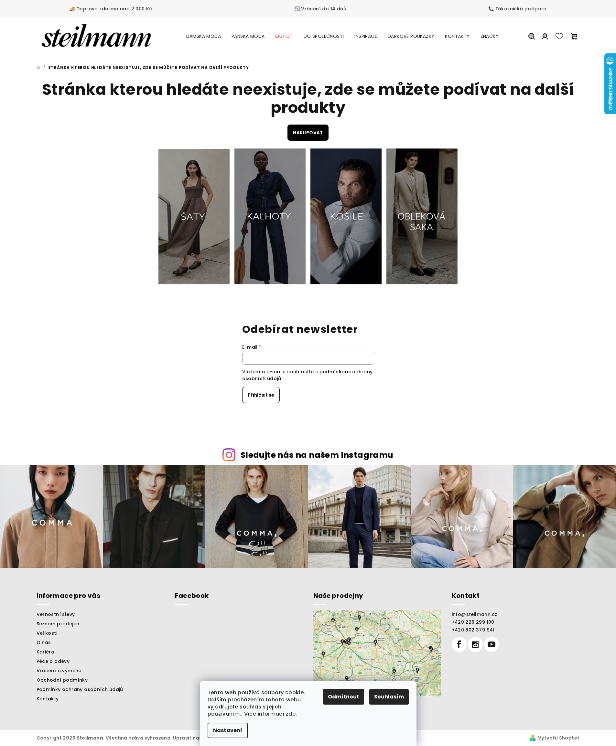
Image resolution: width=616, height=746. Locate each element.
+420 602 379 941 (473, 630)
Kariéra (46, 652)
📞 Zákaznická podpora (517, 8)
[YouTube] (491, 644)
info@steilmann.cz (474, 614)
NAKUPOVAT (308, 132)
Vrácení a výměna (59, 670)
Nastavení (227, 730)
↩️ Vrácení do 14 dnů (320, 8)
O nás (44, 642)
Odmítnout (343, 696)
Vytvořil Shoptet (558, 738)
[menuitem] (203, 36)
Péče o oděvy (53, 661)
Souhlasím (389, 696)
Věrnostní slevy (56, 614)
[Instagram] (475, 644)
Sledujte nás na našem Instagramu (317, 455)
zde (291, 714)
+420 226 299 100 (473, 622)
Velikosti (47, 633)
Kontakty (48, 699)
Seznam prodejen (58, 623)
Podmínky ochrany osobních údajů (80, 689)
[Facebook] (459, 644)
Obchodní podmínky (62, 680)
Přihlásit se (261, 395)
